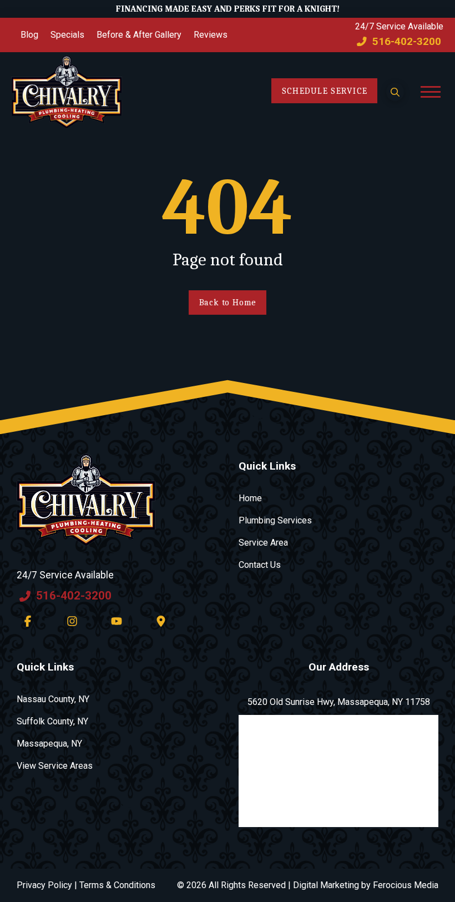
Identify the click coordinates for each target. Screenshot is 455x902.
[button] (395, 91)
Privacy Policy (44, 885)
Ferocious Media (405, 885)
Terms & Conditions (117, 885)
